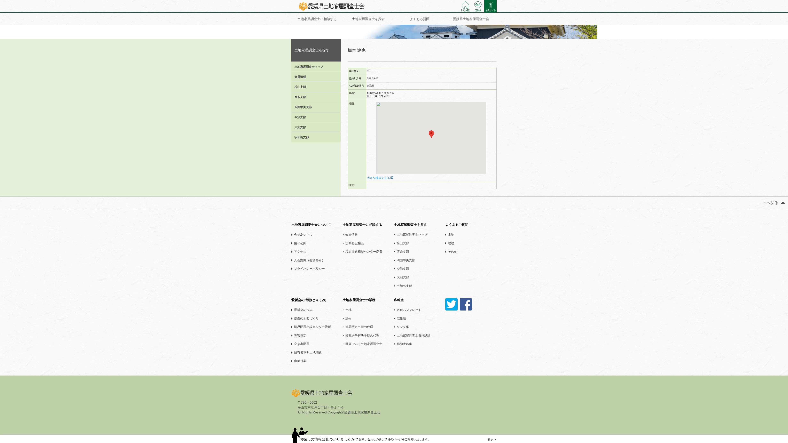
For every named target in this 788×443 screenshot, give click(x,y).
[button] (431, 134)
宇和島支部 (301, 137)
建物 (451, 243)
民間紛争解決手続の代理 (362, 335)
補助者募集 (404, 344)
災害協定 (300, 335)
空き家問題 (301, 344)
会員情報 (300, 76)
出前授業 (300, 361)
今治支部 (300, 117)
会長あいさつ (303, 234)
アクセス (300, 251)
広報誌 (401, 318)
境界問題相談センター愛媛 (363, 251)
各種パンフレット (409, 310)
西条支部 (300, 97)
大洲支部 (300, 127)
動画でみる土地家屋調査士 (363, 344)
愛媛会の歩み (303, 310)
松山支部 (300, 86)
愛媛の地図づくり (306, 318)
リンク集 (403, 327)
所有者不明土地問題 (308, 352)
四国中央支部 (303, 107)
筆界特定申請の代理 (359, 327)
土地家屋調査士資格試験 (414, 335)
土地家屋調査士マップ (308, 66)
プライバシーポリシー (309, 268)
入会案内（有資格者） (309, 260)
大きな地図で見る (378, 177)
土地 (451, 234)
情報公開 (300, 243)
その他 (452, 251)
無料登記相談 (354, 243)
